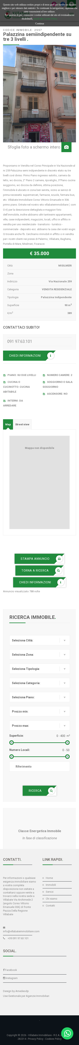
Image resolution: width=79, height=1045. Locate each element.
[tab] (8, 424)
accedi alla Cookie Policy (45, 18)
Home (49, 877)
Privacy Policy (35, 1038)
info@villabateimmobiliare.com (21, 931)
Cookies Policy (53, 1038)
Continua (39, 23)
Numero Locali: (19, 750)
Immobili (51, 884)
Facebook (11, 969)
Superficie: (16, 735)
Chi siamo (51, 898)
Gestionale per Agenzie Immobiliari (28, 995)
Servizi (49, 891)
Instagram (12, 978)
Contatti (50, 905)
